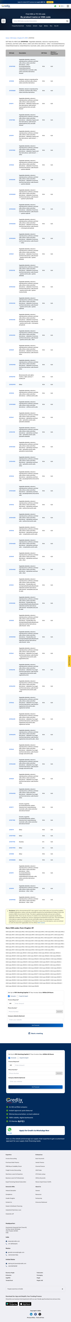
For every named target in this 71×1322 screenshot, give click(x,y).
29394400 (12, 543)
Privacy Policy (31, 1317)
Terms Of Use (40, 1317)
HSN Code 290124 (55, 953)
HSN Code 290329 (33, 968)
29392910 (12, 377)
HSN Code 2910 (39, 935)
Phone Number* (12, 1008)
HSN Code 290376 (22, 974)
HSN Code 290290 (33, 962)
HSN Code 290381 (11, 977)
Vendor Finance (40, 1162)
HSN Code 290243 (33, 959)
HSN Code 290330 (44, 968)
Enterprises (39, 1154)
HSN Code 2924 (58, 941)
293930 (11, 393)
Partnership (39, 1198)
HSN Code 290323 (22, 968)
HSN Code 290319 (44, 965)
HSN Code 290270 (22, 962)
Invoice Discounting (11, 1158)
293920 (11, 165)
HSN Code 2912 (58, 935)
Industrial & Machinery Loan (13, 1210)
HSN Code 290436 (22, 986)
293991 (11, 873)
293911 (11, 103)
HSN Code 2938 (19, 950)
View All (56, 26)
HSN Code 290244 (45, 959)
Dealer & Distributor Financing (14, 1206)
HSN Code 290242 (22, 959)
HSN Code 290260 (11, 962)
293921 (11, 254)
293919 (11, 135)
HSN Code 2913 (10, 938)
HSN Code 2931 (10, 947)
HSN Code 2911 (49, 935)
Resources (38, 1194)
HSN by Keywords (40, 1178)
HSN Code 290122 (33, 953)
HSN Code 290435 (11, 986)
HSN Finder (39, 1170)
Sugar (40, 26)
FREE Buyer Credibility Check (14, 1166)
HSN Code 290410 (56, 980)
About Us (38, 1186)
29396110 (12, 670)
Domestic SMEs (10, 1186)
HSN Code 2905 (49, 931)
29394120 (12, 447)
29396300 (12, 764)
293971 (11, 807)
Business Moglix (10, 1272)
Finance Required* (13, 1000)
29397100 (12, 820)
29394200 (12, 491)
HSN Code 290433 (45, 983)
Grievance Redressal (41, 1202)
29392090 (12, 238)
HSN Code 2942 (49, 950)
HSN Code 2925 (10, 944)
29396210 (12, 719)
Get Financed (35, 1025)
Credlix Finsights (10, 1198)
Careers (38, 1190)
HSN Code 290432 (33, 983)
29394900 (12, 569)
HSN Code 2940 (29, 950)
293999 (11, 888)
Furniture (28, 26)
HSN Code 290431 (22, 983)
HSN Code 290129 (11, 956)
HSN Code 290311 (44, 962)
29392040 (12, 223)
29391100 (12, 120)
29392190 (12, 335)
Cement (35, 26)
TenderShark (9, 1280)
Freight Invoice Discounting (13, 1170)
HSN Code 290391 (56, 977)
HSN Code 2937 (10, 950)
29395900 (12, 637)
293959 (11, 620)
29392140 (12, 319)
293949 (11, 556)
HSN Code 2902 (19, 931)
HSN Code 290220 (44, 956)
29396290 (12, 734)
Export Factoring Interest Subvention (16, 1182)
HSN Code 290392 (11, 980)
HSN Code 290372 (33, 971)
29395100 (12, 603)
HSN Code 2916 (39, 938)
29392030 (12, 209)
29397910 (12, 842)
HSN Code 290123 (44, 953)
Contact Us (9, 1202)
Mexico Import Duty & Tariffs (43, 1182)
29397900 (12, 836)
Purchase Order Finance (12, 1162)
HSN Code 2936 (59, 947)
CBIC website (41, 922)
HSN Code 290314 (22, 965)
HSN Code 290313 (11, 965)
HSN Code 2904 (39, 931)
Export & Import (23, 996)
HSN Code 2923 (49, 941)
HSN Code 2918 (58, 938)
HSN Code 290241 (11, 959)
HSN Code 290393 (22, 980)
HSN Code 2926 (19, 944)
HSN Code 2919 (10, 941)
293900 (11, 81)
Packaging (40, 1275)
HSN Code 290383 (33, 977)
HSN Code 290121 (21, 953)
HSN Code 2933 (29, 947)
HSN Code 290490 (33, 986)
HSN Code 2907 (10, 935)
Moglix (38, 1278)
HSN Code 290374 (55, 971)
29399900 (12, 899)
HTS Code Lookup (40, 1174)
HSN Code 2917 (48, 938)
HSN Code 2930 (59, 944)
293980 (11, 854)
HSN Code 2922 (39, 941)
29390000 (12, 90)
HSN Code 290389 (45, 977)
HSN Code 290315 (33, 965)
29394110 (12, 432)
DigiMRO (8, 1278)
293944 (11, 530)
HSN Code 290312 (56, 962)
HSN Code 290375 (11, 974)
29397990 (12, 848)
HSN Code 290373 (44, 971)
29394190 (12, 461)
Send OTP (59, 1011)
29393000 (12, 404)
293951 (11, 585)
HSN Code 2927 (29, 944)
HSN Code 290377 (33, 974)
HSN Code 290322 (11, 968)
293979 (11, 829)
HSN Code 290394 (33, 980)
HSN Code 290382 (22, 977)
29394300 (12, 517)
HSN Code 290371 (22, 971)
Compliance (9, 1194)
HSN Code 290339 (11, 971)
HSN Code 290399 (45, 980)
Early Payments (40, 1158)
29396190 (12, 686)
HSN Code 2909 (29, 935)
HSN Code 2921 (29, 941)
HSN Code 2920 (19, 941)
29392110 (12, 270)
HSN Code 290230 (55, 956)
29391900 (12, 150)
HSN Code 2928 (39, 944)
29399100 (12, 66)
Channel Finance (40, 1166)
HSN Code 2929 (49, 944)
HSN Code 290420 (11, 983)
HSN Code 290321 (55, 965)
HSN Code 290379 (55, 974)
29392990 (12, 384)
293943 (11, 504)
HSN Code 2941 (39, 950)
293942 (11, 476)
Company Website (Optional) (16, 1016)
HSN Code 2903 (29, 931)
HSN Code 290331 (56, 968)
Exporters (9, 1154)
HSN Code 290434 (56, 983)
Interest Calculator (11, 1190)
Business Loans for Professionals (15, 1178)
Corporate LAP (10, 1214)
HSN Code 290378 (44, 974)
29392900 (12, 364)
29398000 (12, 860)
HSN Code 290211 (22, 956)
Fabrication (40, 1272)
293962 (11, 702)
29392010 (12, 179)
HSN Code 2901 (10, 931)
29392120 (12, 287)
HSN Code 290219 (33, 956)
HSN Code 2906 (59, 931)
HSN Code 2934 (39, 947)
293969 (11, 778)
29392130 (12, 303)
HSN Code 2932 (19, 947)
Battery (46, 26)
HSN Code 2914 (19, 938)
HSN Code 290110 (11, 953)
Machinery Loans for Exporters (14, 1174)
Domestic (13, 996)
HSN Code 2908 (19, 935)
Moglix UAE (40, 1280)
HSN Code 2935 (49, 947)
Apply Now (50, 2)
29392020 (12, 194)
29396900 (12, 793)
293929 (11, 350)
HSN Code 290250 (56, 959)
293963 (11, 749)
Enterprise (8, 1275)
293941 (11, 417)
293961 (11, 653)
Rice (51, 26)
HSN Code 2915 (29, 938)
